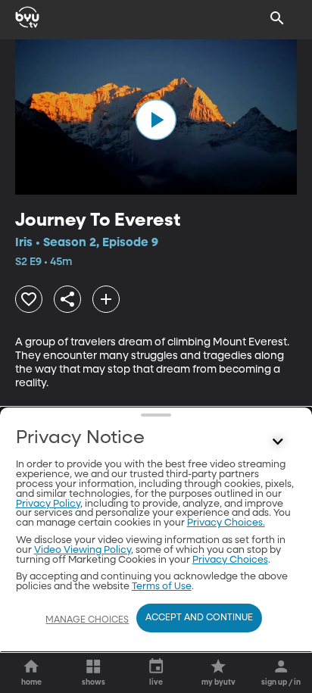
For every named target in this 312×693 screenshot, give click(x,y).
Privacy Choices (230, 560)
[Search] (277, 18)
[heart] (28, 299)
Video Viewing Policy (82, 550)
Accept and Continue (199, 618)
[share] (67, 299)
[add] (106, 299)
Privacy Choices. (226, 523)
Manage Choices (87, 620)
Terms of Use (162, 587)
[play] (156, 119)
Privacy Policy (48, 504)
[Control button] (277, 441)
